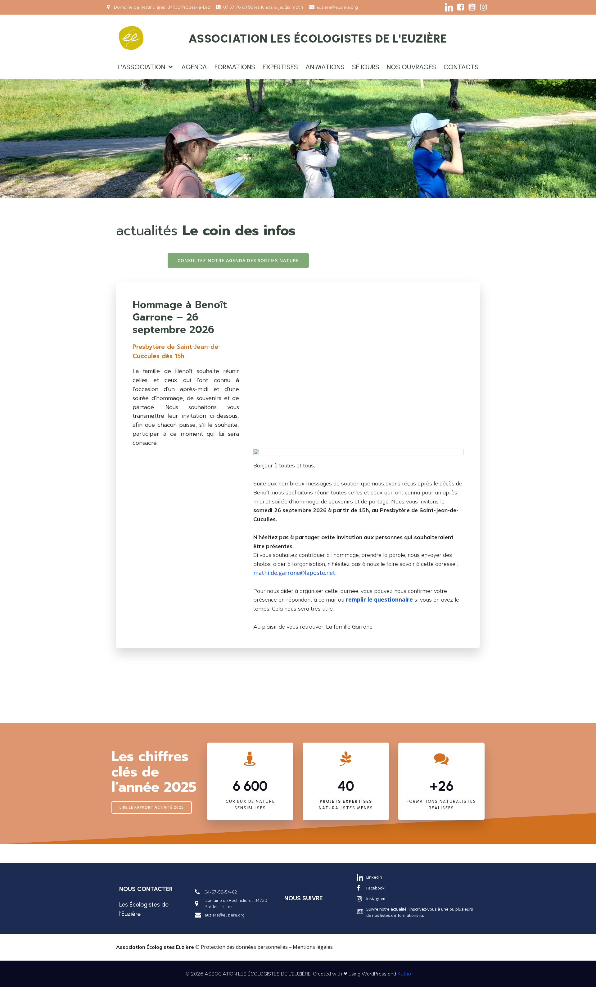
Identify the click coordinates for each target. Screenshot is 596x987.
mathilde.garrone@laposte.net (294, 572)
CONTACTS (461, 67)
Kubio (404, 973)
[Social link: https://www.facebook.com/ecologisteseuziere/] (460, 7)
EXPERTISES (280, 67)
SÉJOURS (365, 67)
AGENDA (194, 67)
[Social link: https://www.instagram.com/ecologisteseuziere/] (483, 7)
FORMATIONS (234, 67)
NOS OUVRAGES (411, 67)
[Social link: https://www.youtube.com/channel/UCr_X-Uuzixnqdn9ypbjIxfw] (472, 7)
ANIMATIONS (325, 67)
